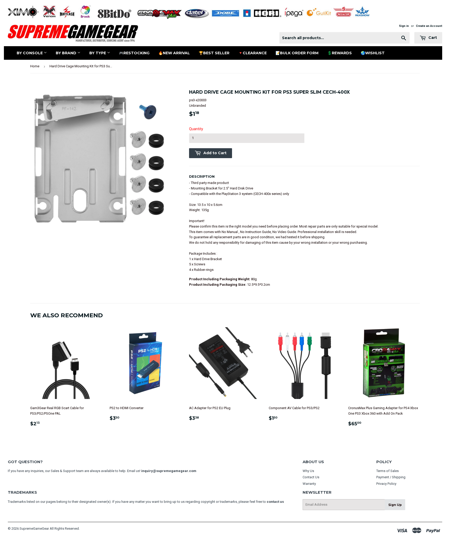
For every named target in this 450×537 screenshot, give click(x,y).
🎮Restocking (134, 53)
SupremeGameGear (34, 528)
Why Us (308, 471)
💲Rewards (339, 53)
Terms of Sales (387, 471)
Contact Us (311, 477)
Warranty (309, 484)
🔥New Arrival (174, 53)
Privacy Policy (386, 484)
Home (34, 66)
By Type (98, 53)
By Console (30, 53)
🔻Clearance (252, 53)
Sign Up (395, 505)
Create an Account (429, 26)
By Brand (66, 53)
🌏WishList (373, 53)
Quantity (196, 129)
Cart (432, 37)
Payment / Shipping (390, 477)
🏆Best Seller (214, 53)
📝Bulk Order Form (297, 53)
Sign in (404, 26)
